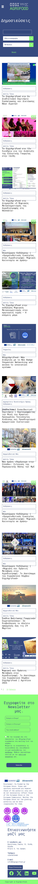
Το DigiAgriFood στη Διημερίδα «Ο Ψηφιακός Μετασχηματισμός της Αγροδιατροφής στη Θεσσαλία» (15, 205)
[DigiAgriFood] (19, 6)
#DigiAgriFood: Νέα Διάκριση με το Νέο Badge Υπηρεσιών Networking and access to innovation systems (17, 362)
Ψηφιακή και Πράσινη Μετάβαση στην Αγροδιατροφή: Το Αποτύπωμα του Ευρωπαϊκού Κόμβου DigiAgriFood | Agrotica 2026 (18, 676)
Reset (14, 52)
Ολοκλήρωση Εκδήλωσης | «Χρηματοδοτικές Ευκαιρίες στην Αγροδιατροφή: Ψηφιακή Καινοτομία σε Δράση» (18, 256)
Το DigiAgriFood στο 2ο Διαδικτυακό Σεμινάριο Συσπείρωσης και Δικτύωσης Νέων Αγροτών (18, 100)
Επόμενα (12, 689)
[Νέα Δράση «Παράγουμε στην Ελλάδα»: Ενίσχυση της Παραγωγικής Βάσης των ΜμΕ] (19, 439)
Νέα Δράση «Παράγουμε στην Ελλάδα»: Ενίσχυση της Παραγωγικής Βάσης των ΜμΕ (18, 464)
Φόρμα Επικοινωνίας (15, 867)
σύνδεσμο (8, 752)
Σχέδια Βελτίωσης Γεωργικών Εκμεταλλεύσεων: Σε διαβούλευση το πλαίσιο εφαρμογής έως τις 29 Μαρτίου (19, 623)
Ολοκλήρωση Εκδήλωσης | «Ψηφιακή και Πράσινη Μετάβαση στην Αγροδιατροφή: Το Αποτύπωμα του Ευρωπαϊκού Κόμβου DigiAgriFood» (18, 572)
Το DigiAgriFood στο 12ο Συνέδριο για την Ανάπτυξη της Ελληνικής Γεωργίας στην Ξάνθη (18, 152)
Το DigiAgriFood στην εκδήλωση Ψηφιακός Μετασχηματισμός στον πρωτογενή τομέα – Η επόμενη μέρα (15, 310)
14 (7, 689)
